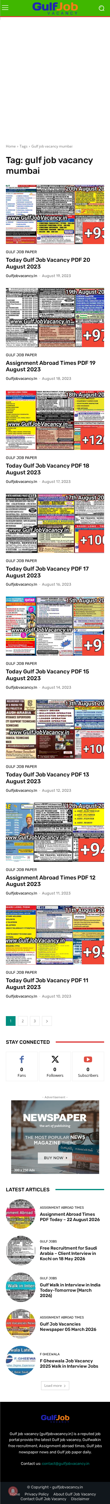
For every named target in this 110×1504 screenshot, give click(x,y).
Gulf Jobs (48, 1241)
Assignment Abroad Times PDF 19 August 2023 (51, 366)
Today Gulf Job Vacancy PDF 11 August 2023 (47, 983)
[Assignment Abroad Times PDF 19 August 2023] (55, 317)
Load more (53, 1385)
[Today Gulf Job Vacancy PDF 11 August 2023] (55, 935)
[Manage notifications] (13, 1491)
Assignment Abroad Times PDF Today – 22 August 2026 (70, 1217)
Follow (55, 1056)
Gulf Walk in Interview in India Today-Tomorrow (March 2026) (70, 1290)
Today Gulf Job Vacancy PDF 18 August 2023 (47, 469)
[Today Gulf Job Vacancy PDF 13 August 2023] (55, 729)
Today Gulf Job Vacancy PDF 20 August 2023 (48, 263)
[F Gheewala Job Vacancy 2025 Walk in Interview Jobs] (20, 1361)
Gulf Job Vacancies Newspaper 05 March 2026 (68, 1326)
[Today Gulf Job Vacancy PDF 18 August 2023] (55, 420)
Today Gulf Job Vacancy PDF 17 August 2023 (47, 572)
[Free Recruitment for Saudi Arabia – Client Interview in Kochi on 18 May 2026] (20, 1251)
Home (11, 146)
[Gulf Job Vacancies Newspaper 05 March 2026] (20, 1324)
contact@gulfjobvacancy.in (65, 1463)
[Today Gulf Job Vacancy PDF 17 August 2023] (55, 523)
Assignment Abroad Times (62, 1207)
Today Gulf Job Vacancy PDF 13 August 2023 (47, 778)
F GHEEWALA (50, 1354)
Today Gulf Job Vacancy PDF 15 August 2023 (47, 675)
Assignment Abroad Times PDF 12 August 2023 (51, 881)
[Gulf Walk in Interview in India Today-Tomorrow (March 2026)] (20, 1287)
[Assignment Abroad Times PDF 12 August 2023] (55, 832)
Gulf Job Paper (21, 252)
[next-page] (47, 1021)
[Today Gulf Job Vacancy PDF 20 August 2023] (55, 214)
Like (21, 1056)
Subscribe (88, 1056)
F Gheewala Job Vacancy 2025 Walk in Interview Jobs (69, 1363)
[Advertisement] (55, 78)
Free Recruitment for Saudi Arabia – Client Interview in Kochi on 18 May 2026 (68, 1253)
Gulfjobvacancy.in (21, 276)
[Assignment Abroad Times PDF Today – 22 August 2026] (20, 1214)
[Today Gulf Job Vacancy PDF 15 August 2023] (55, 626)
